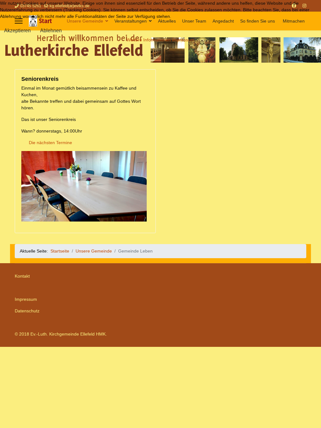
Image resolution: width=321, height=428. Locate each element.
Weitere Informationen (149, 39)
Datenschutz (27, 310)
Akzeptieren (17, 30)
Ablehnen (51, 30)
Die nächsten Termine (50, 142)
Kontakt (22, 276)
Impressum (26, 299)
